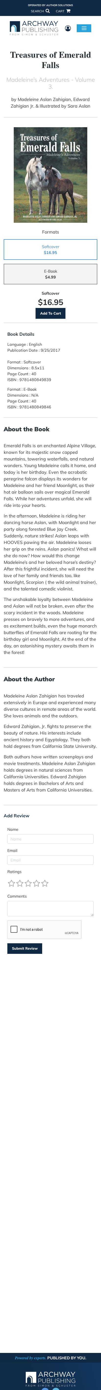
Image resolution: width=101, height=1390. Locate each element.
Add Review (16, 816)
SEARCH (38, 11)
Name (12, 829)
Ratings (14, 871)
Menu (84, 28)
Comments (17, 896)
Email (12, 850)
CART (60, 11)
